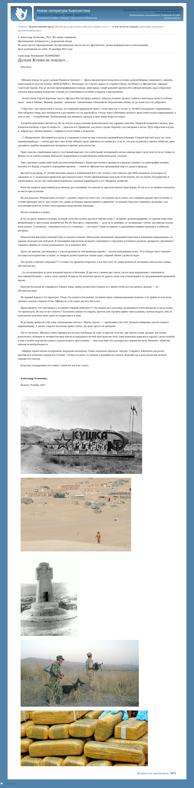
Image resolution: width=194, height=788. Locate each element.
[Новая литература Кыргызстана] (21, 20)
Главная (22, 26)
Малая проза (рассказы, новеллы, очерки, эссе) (81, 26)
